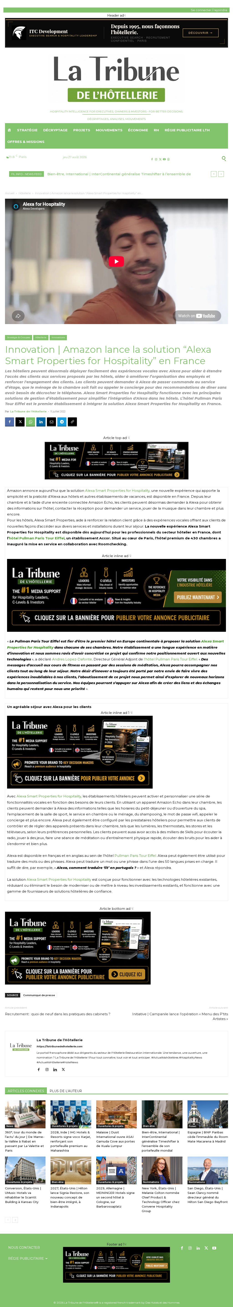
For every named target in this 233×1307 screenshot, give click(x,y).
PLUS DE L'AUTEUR (66, 1091)
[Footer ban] (116, 1264)
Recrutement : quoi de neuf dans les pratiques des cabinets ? (57, 1014)
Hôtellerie (25, 193)
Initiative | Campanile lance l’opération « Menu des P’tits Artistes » (180, 1016)
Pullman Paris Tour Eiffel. (135, 855)
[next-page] (15, 1220)
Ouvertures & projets (65, 1126)
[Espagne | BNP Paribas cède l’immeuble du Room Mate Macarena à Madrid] (207, 1114)
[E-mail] (51, 421)
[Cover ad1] (116, 948)
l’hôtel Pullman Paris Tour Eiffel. (171, 659)
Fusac (192, 1126)
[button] (203, 158)
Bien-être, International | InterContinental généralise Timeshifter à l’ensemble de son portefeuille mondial (161, 1141)
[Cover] (116, 484)
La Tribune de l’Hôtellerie (28, 411)
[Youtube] (164, 159)
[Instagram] (155, 159)
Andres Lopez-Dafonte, (72, 659)
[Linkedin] (41, 421)
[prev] (214, 174)
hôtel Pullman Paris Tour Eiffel (36, 538)
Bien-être (149, 1126)
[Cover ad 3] (116, 635)
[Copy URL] (72, 421)
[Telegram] (61, 421)
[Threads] (168, 159)
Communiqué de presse (39, 995)
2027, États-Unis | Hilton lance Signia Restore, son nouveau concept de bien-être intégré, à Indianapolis (70, 1197)
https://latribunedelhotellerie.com (60, 1046)
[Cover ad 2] (116, 752)
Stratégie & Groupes (18, 337)
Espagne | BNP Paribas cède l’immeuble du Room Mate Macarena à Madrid (114, 174)
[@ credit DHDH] (116, 46)
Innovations (58, 337)
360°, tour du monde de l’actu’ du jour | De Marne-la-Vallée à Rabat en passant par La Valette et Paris (24, 1141)
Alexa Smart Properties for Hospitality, (117, 490)
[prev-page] (8, 1220)
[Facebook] (151, 159)
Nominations (151, 1182)
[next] (221, 174)
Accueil (9, 193)
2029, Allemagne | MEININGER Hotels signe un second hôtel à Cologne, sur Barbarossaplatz (115, 1197)
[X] (160, 159)
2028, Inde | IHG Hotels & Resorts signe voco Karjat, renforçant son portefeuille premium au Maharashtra (71, 1141)
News (9, 1126)
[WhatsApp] (30, 421)
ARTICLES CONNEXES (26, 1091)
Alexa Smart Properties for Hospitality (59, 879)
